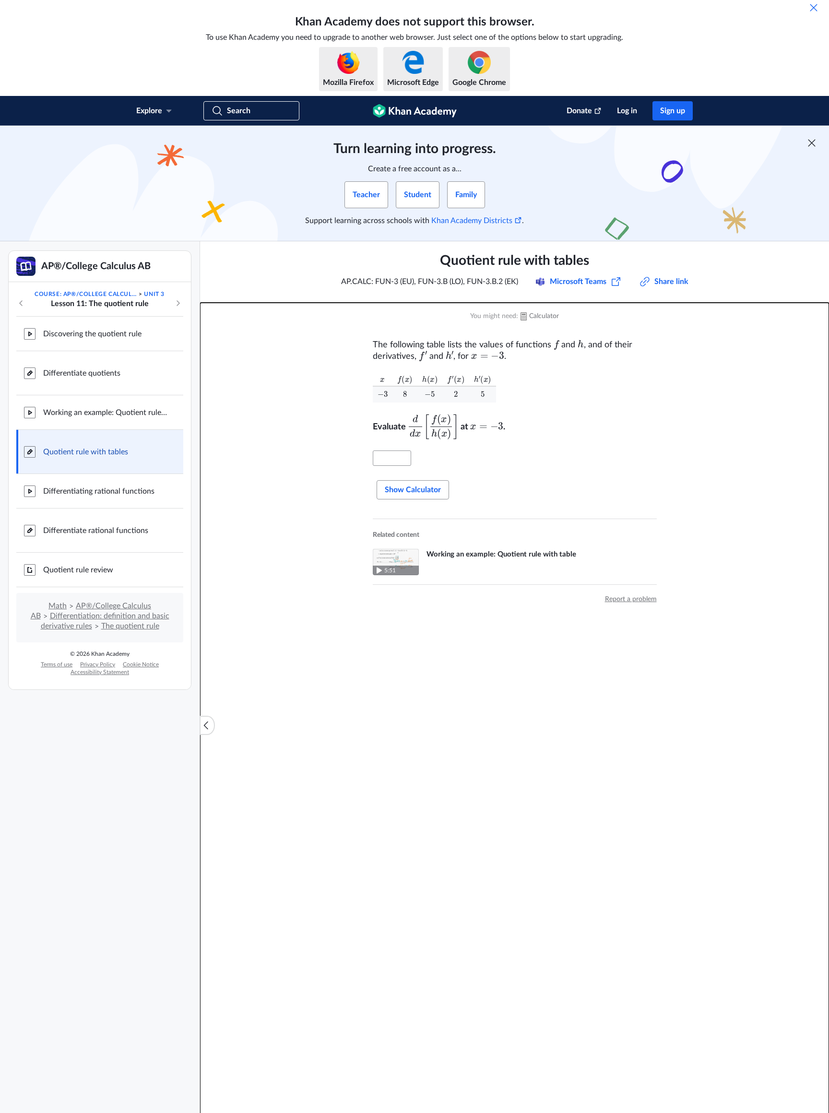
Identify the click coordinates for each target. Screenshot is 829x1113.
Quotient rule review (78, 570)
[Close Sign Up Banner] (811, 143)
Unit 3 (154, 294)
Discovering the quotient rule (92, 334)
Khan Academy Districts (471, 221)
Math (57, 606)
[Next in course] (178, 303)
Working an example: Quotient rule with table (105, 412)
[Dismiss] (813, 7)
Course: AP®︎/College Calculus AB (86, 294)
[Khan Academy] (415, 110)
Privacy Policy (97, 664)
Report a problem (631, 599)
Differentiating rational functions (98, 491)
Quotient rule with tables (85, 452)
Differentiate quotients (81, 373)
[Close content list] (207, 725)
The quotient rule (130, 626)
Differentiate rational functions (95, 530)
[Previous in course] (21, 303)
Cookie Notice (141, 664)
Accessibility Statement (100, 672)
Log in (627, 111)
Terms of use (56, 664)
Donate (579, 111)
